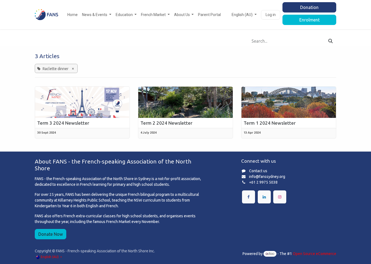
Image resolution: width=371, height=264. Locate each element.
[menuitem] (72, 15)
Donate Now (50, 234)
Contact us (258, 171)
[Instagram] (279, 196)
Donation (309, 7)
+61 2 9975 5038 (263, 182)
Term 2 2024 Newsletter (166, 122)
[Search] (330, 41)
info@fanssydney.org (267, 176)
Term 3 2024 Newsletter (63, 122)
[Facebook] (248, 196)
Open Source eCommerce (314, 254)
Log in (271, 14)
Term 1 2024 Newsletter (269, 122)
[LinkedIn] (264, 196)
